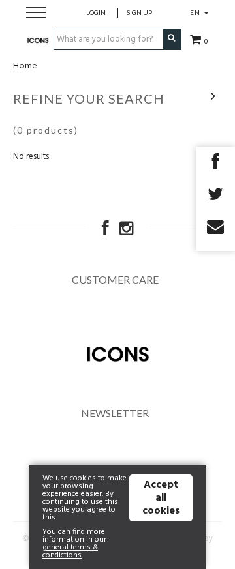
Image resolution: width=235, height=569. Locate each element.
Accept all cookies (161, 497)
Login (96, 12)
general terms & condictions (70, 551)
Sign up (139, 12)
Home (25, 66)
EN (196, 12)
